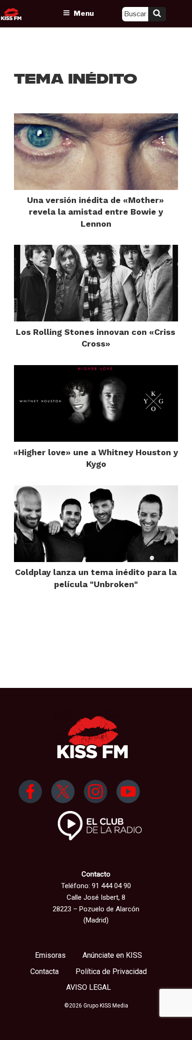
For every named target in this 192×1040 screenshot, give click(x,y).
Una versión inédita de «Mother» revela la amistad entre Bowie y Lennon (95, 211)
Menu (84, 13)
